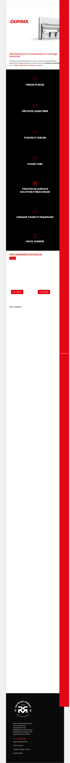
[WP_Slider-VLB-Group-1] (34, 651)
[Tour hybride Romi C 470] (34, 617)
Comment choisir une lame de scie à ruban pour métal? (18, 284)
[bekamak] (34, 379)
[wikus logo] (34, 677)
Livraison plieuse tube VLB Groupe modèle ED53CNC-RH (45, 284)
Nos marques (15, 307)
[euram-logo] (34, 523)
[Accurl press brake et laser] (34, 336)
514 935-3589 (17, 753)
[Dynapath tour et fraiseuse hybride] (34, 421)
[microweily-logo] (34, 574)
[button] (60, 9)
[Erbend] (34, 472)
